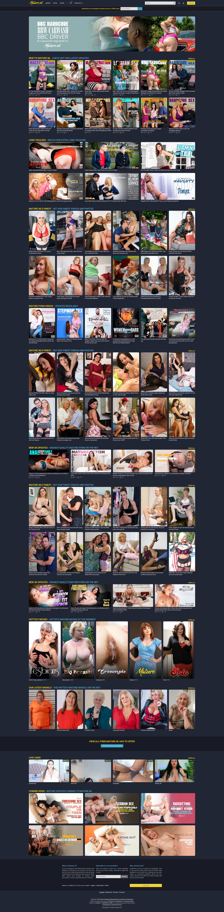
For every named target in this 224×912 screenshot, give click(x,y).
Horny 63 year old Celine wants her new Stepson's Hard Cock (125, 573)
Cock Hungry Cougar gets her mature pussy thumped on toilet (68, 297)
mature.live (78, 3)
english (101, 892)
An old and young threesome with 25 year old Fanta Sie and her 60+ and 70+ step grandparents (181, 341)
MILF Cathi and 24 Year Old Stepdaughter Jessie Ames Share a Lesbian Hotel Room (126, 92)
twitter (107, 885)
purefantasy (32, 783)
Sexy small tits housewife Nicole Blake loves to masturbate (97, 439)
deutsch (115, 892)
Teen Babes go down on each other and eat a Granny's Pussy (97, 252)
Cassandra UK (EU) (119, 730)
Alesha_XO (158, 783)
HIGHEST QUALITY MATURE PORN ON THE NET (74, 447)
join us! (191, 3)
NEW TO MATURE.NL (39, 58)
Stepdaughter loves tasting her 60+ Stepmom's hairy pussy (95, 573)
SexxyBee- (116, 783)
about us (65, 885)
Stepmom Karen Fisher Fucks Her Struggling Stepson (179, 129)
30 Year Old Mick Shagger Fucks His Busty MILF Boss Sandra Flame (182, 92)
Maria (170, 730)
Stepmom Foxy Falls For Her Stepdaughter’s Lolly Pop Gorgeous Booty (50, 201)
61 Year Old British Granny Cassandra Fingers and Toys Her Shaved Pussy (40, 92)
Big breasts (65, 680)
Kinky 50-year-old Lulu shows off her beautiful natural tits (180, 252)
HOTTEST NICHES (38, 619)
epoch (87, 885)
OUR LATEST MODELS (40, 687)
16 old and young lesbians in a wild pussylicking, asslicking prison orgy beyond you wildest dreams (124, 341)
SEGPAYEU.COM (107, 903)
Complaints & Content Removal (112, 905)
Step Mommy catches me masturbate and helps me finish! (173, 473)
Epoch (98, 903)
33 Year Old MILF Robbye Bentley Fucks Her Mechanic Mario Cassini (125, 129)
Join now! (146, 885)
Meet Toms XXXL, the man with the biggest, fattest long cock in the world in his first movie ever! (97, 341)
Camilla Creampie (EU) (148, 730)
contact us (72, 885)
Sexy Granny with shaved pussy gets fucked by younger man (68, 439)
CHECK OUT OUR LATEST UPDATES (70, 58)
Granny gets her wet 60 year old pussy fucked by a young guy (152, 528)
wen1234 (74, 783)
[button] (193, 651)
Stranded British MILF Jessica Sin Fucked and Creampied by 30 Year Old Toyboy (70, 92)
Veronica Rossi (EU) (63, 730)
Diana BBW (32, 730)
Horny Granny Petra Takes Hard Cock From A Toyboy (101, 170)
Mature (132, 680)
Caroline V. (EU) (89, 730)
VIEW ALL (191, 58)
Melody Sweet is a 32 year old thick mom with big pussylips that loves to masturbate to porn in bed (132, 474)
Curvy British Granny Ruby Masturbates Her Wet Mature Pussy (97, 394)
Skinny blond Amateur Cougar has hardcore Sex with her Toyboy (39, 573)
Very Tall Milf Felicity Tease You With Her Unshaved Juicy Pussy (160, 170)
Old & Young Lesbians (35, 680)
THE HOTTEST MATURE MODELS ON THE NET (76, 687)
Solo (164, 680)
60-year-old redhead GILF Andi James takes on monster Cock (40, 297)
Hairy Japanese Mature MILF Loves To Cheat (43, 170)
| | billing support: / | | (85, 885)
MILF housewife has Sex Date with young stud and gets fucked (69, 528)
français (122, 892)
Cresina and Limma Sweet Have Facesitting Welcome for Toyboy (151, 297)
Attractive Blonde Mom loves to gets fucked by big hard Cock (152, 573)
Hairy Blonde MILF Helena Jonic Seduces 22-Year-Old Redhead (97, 297)
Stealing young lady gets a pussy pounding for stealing (151, 129)
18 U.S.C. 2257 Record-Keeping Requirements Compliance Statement (112, 899)
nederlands (108, 892)
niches (55, 3)
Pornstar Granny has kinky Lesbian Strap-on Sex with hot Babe (125, 394)
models (62, 3)
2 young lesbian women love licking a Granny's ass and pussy (68, 573)
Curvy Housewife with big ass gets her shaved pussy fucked (68, 394)
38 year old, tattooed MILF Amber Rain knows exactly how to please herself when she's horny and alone (173, 609)
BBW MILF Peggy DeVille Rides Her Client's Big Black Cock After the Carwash (154, 92)
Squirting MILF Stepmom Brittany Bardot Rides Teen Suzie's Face (69, 340)
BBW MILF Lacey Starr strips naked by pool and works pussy (180, 573)
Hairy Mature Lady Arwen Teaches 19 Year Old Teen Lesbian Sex (182, 394)
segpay (93, 885)
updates (47, 3)
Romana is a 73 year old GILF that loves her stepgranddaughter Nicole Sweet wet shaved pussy (41, 341)
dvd (71, 3)
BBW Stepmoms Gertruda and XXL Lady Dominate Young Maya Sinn (153, 252)
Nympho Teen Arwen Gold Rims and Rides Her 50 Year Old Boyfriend (70, 129)
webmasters (100, 885)
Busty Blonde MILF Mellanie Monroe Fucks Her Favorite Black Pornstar (40, 129)
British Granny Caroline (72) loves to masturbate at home (40, 252)
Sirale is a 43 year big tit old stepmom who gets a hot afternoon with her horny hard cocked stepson (48, 609)
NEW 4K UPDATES (38, 447)
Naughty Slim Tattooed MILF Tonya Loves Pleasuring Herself (159, 201)
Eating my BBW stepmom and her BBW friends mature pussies (97, 528)
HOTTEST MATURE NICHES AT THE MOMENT (72, 619)
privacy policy (129, 901)
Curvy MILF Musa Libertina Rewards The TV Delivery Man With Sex (105, 201)
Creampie (99, 680)
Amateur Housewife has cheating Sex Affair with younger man (124, 252)
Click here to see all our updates (112, 746)
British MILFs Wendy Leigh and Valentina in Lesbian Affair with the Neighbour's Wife (98, 129)
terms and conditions (115, 901)
